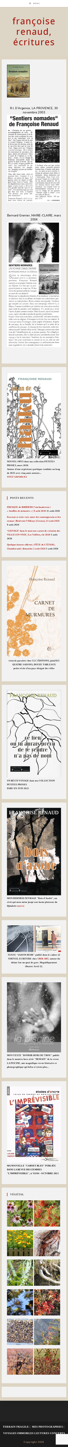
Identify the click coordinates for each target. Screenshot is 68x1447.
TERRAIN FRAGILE (16, 1426)
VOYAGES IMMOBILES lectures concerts (34, 1433)
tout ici (20, 906)
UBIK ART (43, 958)
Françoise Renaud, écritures (33, 31)
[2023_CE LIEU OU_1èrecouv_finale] (34, 734)
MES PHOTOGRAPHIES (47, 1426)
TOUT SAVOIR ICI (17, 477)
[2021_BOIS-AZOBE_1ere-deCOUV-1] (34, 851)
